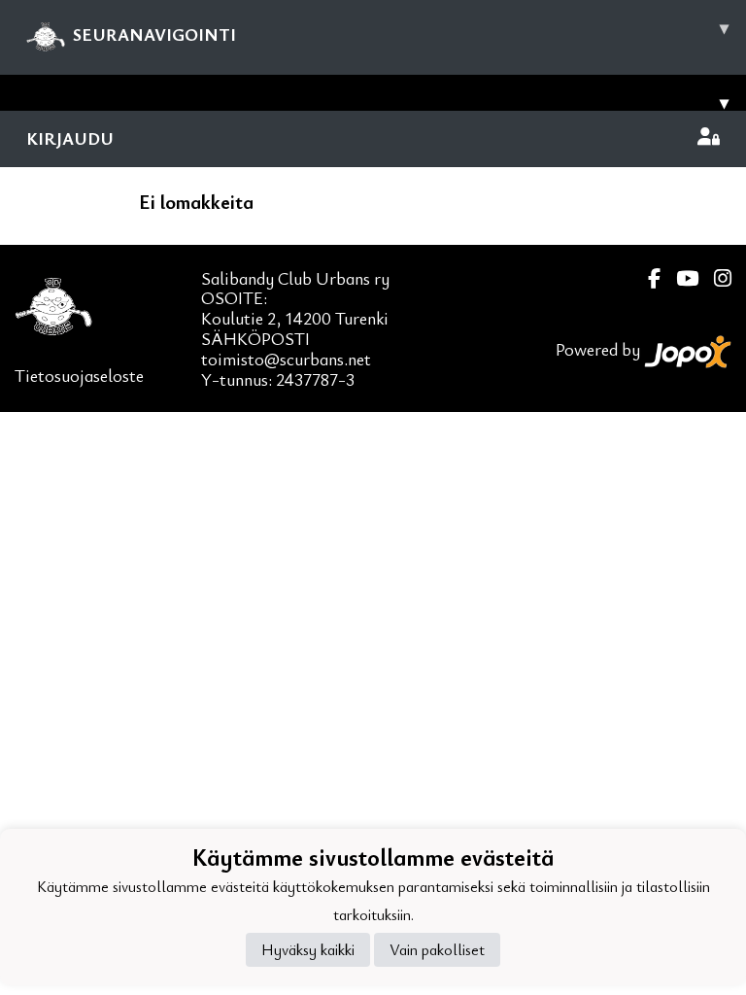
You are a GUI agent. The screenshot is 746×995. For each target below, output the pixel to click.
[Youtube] (679, 278)
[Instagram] (714, 278)
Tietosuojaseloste (79, 375)
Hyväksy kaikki (308, 949)
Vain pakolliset (437, 949)
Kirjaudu (70, 138)
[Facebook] (646, 278)
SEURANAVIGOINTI (401, 31)
